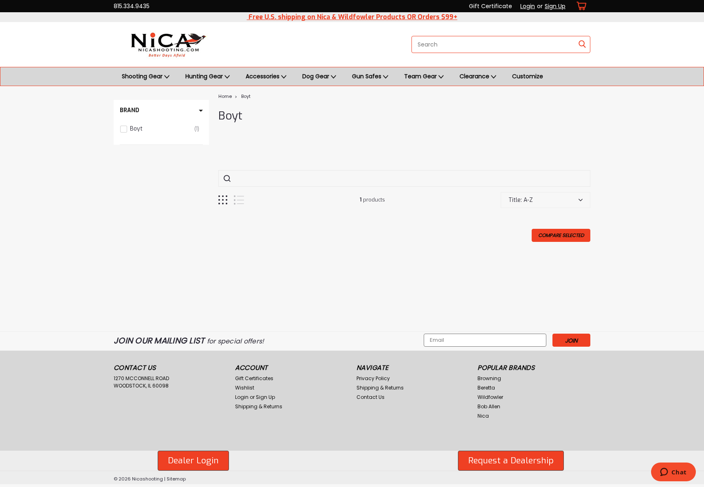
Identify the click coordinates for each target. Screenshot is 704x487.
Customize (527, 76)
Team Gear (421, 76)
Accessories (263, 76)
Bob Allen (488, 406)
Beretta (486, 387)
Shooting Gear (143, 76)
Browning (489, 378)
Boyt (246, 96)
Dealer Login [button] (193, 460)
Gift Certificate (490, 6)
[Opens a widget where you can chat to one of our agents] (673, 473)
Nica (483, 415)
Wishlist (244, 387)
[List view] (239, 200)
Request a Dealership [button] (511, 460)
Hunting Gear (204, 76)
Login (527, 6)
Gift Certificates (254, 378)
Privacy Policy (373, 378)
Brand (129, 110)
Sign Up (555, 6)
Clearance (475, 76)
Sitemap (176, 479)
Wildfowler (490, 397)
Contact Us (370, 397)
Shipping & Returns (258, 406)
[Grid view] (222, 200)
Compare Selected (561, 235)
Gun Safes (367, 76)
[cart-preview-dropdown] (580, 5)
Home (225, 96)
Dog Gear (316, 76)
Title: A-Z (520, 200)
